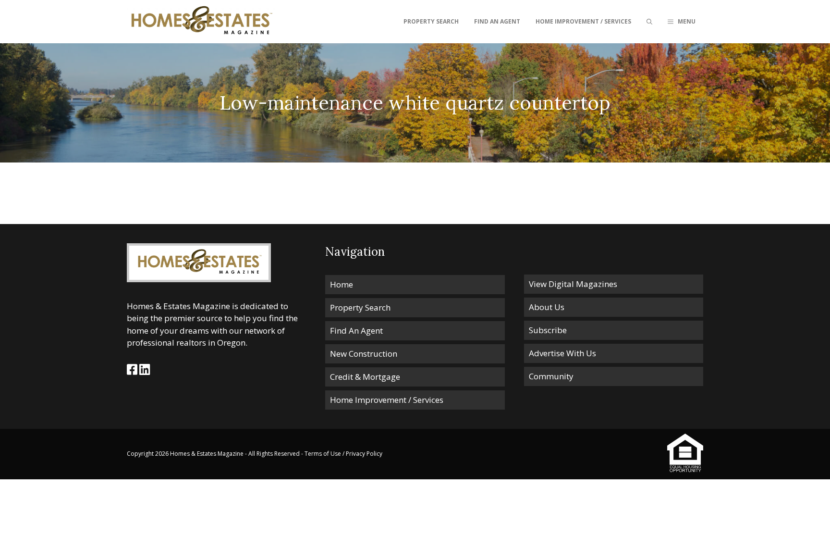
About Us (546, 306)
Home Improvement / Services (583, 21)
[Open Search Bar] (649, 21)
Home (341, 284)
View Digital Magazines (573, 283)
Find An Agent (497, 21)
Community (551, 376)
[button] (681, 21)
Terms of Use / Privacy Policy (343, 454)
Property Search (431, 21)
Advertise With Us (562, 353)
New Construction (363, 353)
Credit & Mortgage (365, 376)
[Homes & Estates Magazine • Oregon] (201, 21)
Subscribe (548, 330)
